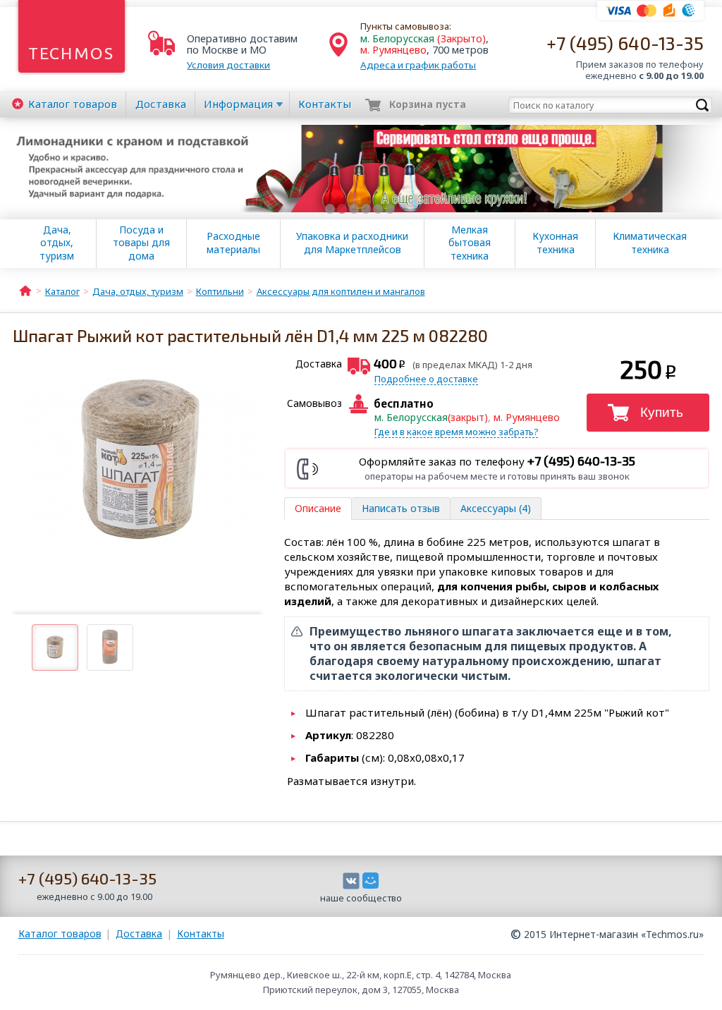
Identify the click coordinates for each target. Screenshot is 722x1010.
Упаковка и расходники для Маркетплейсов (352, 242)
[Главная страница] (25, 290)
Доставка (160, 104)
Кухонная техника (555, 242)
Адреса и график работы (418, 65)
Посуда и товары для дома (141, 242)
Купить (661, 412)
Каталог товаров (60, 933)
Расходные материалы (233, 242)
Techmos (71, 53)
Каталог (72, 104)
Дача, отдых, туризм (56, 242)
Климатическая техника (650, 242)
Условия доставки (228, 65)
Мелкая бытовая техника (469, 242)
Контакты (324, 104)
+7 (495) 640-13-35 (625, 43)
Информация (238, 104)
